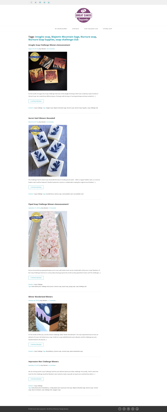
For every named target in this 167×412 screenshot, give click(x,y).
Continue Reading (36, 101)
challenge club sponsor (47, 286)
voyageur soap (57, 390)
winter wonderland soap (76, 351)
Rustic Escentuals (36, 390)
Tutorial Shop (107, 29)
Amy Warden (42, 49)
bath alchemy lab (36, 286)
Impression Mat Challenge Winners (43, 361)
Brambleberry (50, 351)
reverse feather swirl (67, 194)
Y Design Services (63, 409)
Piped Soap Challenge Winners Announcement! (48, 204)
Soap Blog (75, 29)
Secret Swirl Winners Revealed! (41, 118)
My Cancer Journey (61, 29)
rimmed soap (65, 351)
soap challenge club (67, 39)
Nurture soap (88, 36)
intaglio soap (42, 36)
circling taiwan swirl (54, 388)
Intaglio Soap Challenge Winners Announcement (49, 45)
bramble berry (50, 194)
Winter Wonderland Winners (40, 297)
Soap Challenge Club (91, 29)
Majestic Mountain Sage (65, 36)
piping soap (72, 286)
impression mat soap (66, 388)
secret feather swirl (78, 194)
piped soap (65, 286)
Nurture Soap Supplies (41, 39)
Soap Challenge (38, 108)
